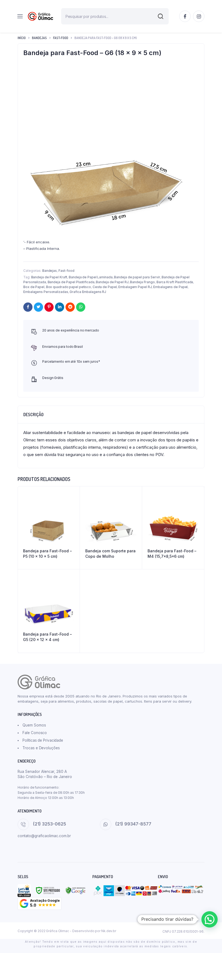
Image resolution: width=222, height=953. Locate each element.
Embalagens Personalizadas (45, 292)
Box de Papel (33, 287)
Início (22, 38)
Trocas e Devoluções (41, 748)
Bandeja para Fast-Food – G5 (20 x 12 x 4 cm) (47, 637)
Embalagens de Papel (170, 287)
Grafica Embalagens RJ (88, 292)
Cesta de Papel (105, 287)
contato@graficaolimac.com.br (44, 836)
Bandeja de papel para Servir (137, 277)
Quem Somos (34, 725)
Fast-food (60, 38)
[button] (39, 903)
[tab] (33, 414)
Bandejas (39, 38)
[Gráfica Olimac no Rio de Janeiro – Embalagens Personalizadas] (40, 16)
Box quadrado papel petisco (68, 287)
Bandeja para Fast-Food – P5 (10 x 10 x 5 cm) (47, 554)
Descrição (33, 414)
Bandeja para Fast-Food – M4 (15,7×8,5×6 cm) (172, 554)
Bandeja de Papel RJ (112, 282)
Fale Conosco (34, 733)
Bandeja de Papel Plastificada (71, 282)
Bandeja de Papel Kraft (49, 277)
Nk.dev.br (108, 931)
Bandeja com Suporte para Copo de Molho (110, 554)
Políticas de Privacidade (42, 740)
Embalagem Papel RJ (135, 287)
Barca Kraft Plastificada (174, 282)
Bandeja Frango (142, 282)
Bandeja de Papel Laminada (91, 277)
